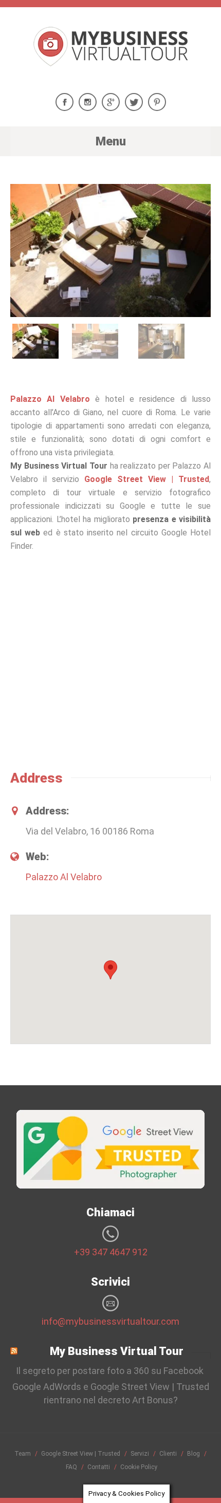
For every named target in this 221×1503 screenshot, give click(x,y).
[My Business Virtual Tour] (110, 57)
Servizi (140, 1453)
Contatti (98, 1467)
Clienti (168, 1453)
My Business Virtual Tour (116, 1351)
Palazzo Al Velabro (52, 399)
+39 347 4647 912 (111, 1252)
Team (22, 1453)
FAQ (71, 1467)
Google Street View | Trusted (146, 479)
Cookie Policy (138, 1467)
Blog (193, 1453)
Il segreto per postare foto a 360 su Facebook (111, 1370)
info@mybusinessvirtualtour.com (110, 1321)
